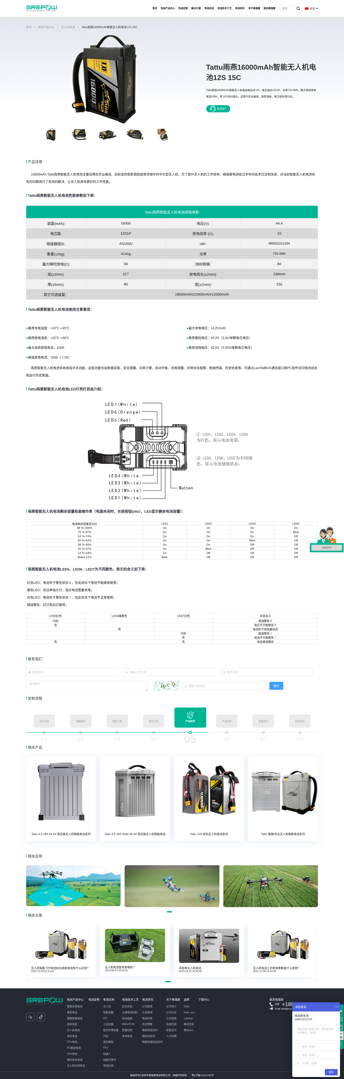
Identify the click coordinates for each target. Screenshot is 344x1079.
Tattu (187, 1006)
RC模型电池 (74, 1047)
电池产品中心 (168, 8)
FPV (105, 1047)
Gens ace (189, 1012)
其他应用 (108, 1065)
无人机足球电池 (76, 1065)
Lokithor (188, 1018)
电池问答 (147, 1018)
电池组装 (127, 1018)
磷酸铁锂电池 (74, 1018)
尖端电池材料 (130, 1012)
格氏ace (188, 1030)
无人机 (107, 1006)
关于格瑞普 (254, 8)
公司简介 (171, 1006)
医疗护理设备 (111, 1030)
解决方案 (196, 8)
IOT (105, 1018)
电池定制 (183, 8)
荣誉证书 (171, 1030)
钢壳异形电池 (74, 1059)
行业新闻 (147, 1012)
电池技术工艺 (224, 8)
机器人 (107, 1053)
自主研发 (127, 1006)
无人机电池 (68, 27)
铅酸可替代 (109, 1059)
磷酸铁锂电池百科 (152, 1041)
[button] (28, 134)
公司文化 (171, 1012)
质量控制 (127, 1030)
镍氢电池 (72, 1012)
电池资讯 (240, 8)
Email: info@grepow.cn (286, 1008)
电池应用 (209, 8)
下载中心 (203, 999)
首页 (154, 8)
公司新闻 (147, 1006)
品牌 (186, 999)
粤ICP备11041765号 (203, 1075)
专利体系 (127, 1036)
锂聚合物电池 (74, 1006)
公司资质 (171, 1018)
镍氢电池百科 (150, 1030)
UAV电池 (72, 1053)
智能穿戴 (108, 1012)
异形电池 (72, 1036)
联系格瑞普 (270, 8)
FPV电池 (72, 1041)
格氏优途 (189, 1024)
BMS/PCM (128, 1024)
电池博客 (147, 1024)
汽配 (105, 1036)
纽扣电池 (72, 1024)
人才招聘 (171, 1036)
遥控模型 (108, 1041)
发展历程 (171, 1024)
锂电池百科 (148, 1036)
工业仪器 (108, 1024)
